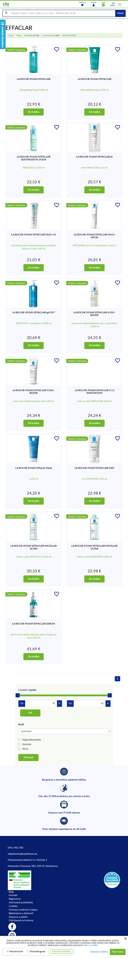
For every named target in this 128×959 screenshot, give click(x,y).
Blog (11, 892)
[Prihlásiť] (93, 5)
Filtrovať (28, 757)
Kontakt (13, 895)
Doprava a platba (18, 917)
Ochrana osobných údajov (23, 909)
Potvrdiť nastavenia (61, 952)
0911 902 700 (15, 847)
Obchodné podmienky (21, 902)
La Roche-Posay (49, 35)
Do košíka (33, 112)
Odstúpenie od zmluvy (21, 920)
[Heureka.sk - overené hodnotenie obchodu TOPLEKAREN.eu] (112, 879)
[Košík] (103, 5)
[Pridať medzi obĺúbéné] (56, 49)
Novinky (26, 744)
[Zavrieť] (125, 938)
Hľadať (120, 13)
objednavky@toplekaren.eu (22, 854)
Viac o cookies (91, 945)
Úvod (11, 35)
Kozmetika (29, 35)
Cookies (13, 906)
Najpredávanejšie (31, 739)
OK (30, 712)
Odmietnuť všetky (98, 952)
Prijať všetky (117, 952)
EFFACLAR (67, 35)
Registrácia (15, 899)
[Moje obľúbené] (82, 5)
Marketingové (37, 951)
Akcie (25, 749)
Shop (19, 35)
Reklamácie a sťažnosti (21, 913)
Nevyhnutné (16, 951)
